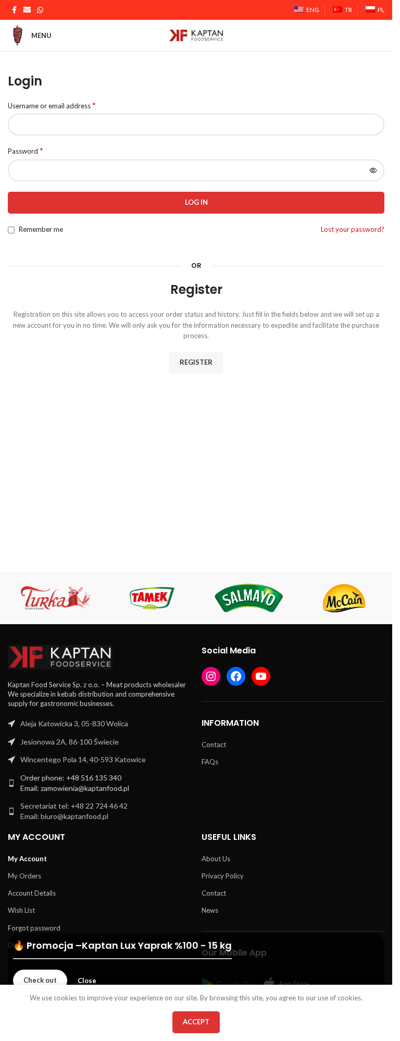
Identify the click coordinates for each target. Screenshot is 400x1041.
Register (196, 362)
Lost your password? (352, 229)
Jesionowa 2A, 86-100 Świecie (69, 741)
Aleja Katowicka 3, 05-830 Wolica (74, 723)
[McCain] (344, 598)
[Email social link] (27, 10)
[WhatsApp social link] (40, 10)
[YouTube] (261, 676)
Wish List (21, 910)
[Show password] (373, 170)
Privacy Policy (223, 876)
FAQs (210, 762)
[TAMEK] (152, 598)
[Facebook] (236, 676)
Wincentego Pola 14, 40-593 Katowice (83, 759)
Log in (196, 202)
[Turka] (56, 598)
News (210, 910)
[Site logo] (196, 34)
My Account (27, 858)
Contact (214, 744)
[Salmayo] (248, 598)
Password (25, 150)
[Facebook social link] (14, 10)
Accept (196, 1022)
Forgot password (34, 928)
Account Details (32, 893)
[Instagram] (211, 676)
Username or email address (52, 105)
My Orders (24, 876)
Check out (40, 980)
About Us (216, 858)
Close (87, 981)
